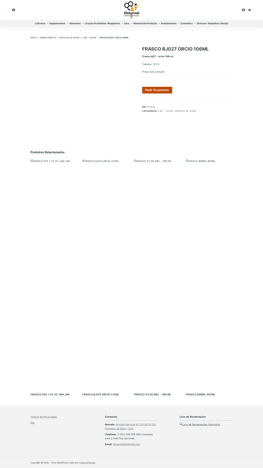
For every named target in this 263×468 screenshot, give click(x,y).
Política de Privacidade (43, 416)
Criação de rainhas (95, 23)
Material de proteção (145, 23)
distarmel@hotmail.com (126, 444)
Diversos (202, 23)
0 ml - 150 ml (165, 111)
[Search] (235, 10)
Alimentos (75, 23)
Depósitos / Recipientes (221, 23)
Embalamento (169, 23)
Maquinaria (113, 23)
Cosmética (187, 23)
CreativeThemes (87, 462)
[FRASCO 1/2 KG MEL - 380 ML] (157, 273)
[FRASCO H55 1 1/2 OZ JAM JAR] (53, 273)
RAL (32, 422)
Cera (126, 23)
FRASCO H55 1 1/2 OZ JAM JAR (49, 394)
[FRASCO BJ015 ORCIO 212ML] (105, 273)
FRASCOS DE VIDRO (185, 111)
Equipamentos (57, 23)
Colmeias (40, 23)
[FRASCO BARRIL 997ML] (209, 273)
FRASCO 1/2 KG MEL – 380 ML (152, 394)
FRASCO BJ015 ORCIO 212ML (100, 394)
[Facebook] (13, 10)
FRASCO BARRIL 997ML (200, 394)
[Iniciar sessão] (243, 10)
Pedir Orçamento (157, 90)
